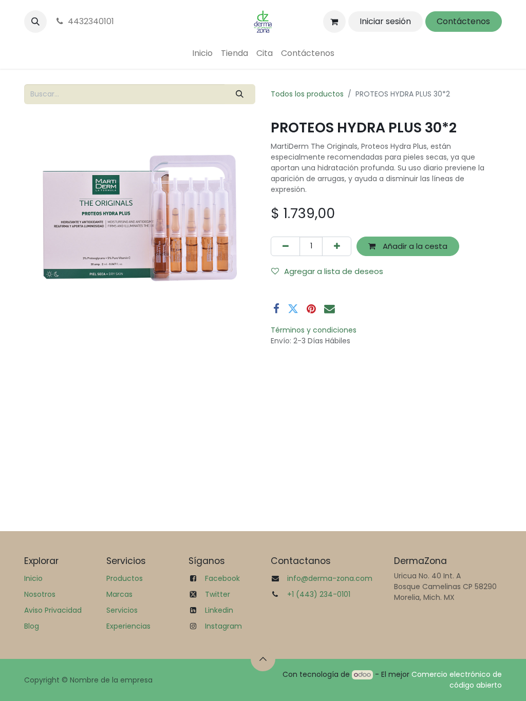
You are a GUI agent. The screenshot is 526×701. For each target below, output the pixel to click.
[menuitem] (202, 53)
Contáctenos (463, 21)
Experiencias (128, 626)
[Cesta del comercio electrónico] (334, 21)
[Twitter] (293, 309)
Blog (31, 626)
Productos (124, 578)
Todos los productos (307, 94)
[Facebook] (276, 309)
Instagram (223, 626)
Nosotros (39, 594)
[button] (35, 21)
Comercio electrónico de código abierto (456, 679)
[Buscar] (239, 94)
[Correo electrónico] (329, 309)
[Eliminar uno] (285, 247)
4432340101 (91, 21)
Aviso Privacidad (53, 610)
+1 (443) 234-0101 (318, 594)
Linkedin (219, 610)
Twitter (217, 594)
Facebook (222, 578)
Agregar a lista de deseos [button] (333, 271)
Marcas (119, 594)
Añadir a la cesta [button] (414, 246)
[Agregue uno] (336, 247)
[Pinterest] (311, 309)
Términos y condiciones (313, 330)
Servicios (122, 610)
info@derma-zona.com (329, 578)
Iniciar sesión (385, 21)
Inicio (33, 578)
